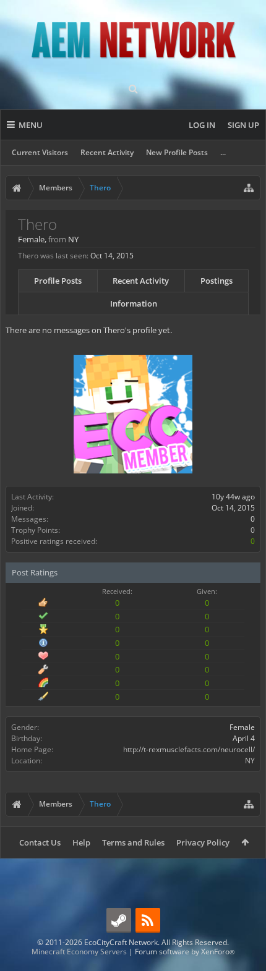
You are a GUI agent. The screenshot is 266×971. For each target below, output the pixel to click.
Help (81, 842)
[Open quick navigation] (249, 188)
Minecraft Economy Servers (79, 951)
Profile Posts (58, 280)
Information (133, 303)
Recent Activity (107, 152)
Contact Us (40, 842)
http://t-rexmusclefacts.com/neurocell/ (189, 749)
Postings (216, 280)
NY (250, 760)
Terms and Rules (133, 842)
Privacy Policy (203, 842)
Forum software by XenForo (184, 951)
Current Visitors (40, 152)
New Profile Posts (177, 152)
